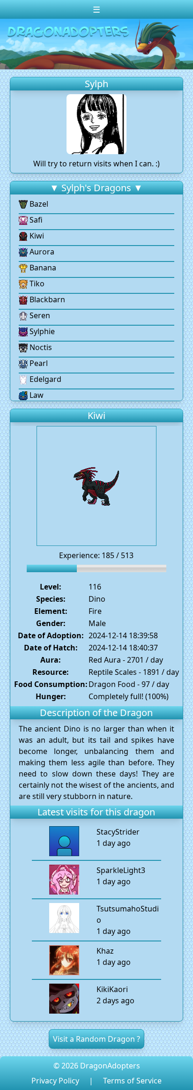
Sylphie (41, 331)
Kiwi (36, 236)
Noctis (40, 347)
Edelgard (44, 379)
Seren (39, 315)
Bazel (38, 204)
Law (36, 395)
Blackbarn (46, 299)
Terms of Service (132, 1080)
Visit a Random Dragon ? (96, 1039)
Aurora (41, 251)
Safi (35, 220)
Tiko (36, 283)
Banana (42, 267)
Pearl (38, 363)
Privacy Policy (55, 1080)
